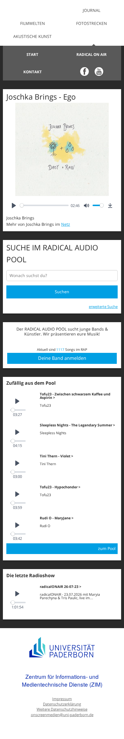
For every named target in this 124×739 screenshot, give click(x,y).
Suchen (62, 291)
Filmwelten (32, 23)
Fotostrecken (91, 23)
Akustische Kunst (32, 36)
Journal (91, 10)
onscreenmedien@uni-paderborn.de (62, 714)
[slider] (44, 205)
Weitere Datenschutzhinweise (62, 709)
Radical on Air (91, 54)
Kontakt (32, 71)
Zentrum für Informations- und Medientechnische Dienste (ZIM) (62, 680)
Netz (65, 224)
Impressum (62, 698)
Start (32, 54)
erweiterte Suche (103, 306)
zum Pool (107, 548)
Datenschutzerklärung (62, 704)
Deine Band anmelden (62, 358)
